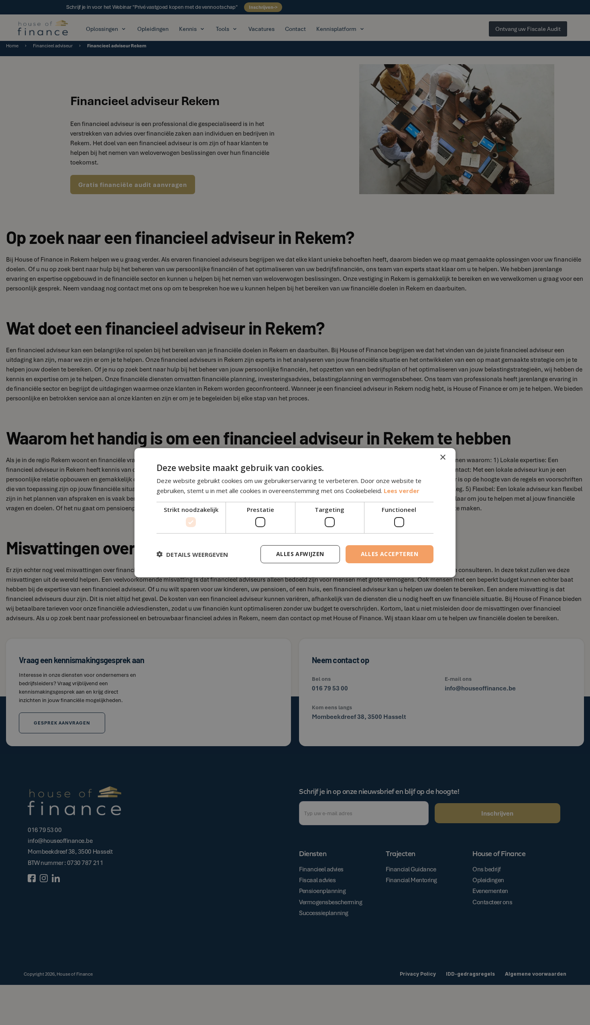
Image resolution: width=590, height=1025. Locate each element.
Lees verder (401, 491)
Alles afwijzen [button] (300, 554)
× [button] (442, 457)
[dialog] (295, 512)
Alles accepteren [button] (389, 554)
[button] (192, 554)
